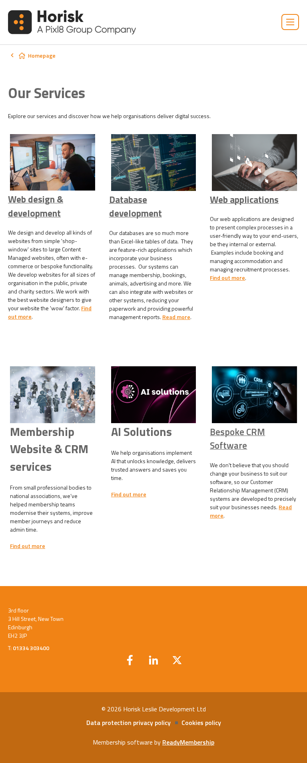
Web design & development (35, 206)
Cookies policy (201, 722)
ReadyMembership (188, 742)
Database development (135, 207)
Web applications (244, 200)
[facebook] (130, 660)
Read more (176, 317)
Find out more (227, 277)
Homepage (42, 55)
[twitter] (177, 660)
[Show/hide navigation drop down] (290, 22)
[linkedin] (153, 660)
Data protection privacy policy (128, 722)
